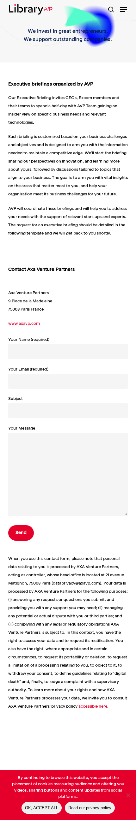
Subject (15, 399)
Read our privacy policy (89, 807)
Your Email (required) (28, 369)
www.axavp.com (24, 324)
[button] (123, 9)
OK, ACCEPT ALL (41, 807)
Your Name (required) (28, 340)
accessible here (92, 706)
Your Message (21, 428)
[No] (128, 795)
